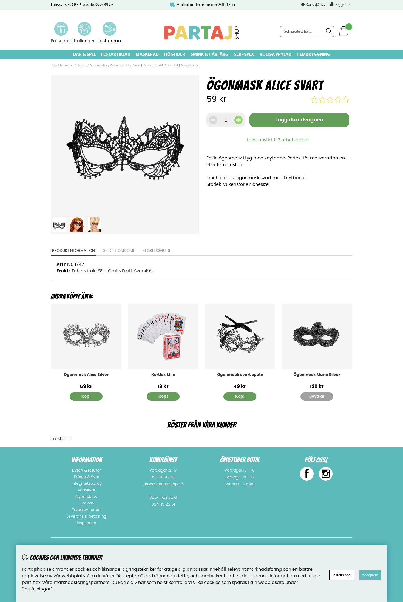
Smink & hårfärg (209, 54)
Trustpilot (61, 438)
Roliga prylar (275, 54)
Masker (82, 65)
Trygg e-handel (86, 510)
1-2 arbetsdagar (291, 140)
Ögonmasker (98, 65)
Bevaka (317, 396)
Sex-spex (244, 54)
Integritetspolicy (87, 484)
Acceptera (370, 575)
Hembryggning (313, 54)
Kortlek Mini (163, 375)
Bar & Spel (84, 54)
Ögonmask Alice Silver (86, 375)
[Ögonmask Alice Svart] (125, 210)
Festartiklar (115, 54)
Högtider (174, 54)
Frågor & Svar (86, 477)
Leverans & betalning (86, 516)
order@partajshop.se (163, 484)
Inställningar (341, 575)
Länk (61, 25)
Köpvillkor (86, 490)
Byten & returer (86, 470)
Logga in (342, 4)
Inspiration (86, 523)
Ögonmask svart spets (240, 375)
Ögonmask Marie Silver (317, 375)
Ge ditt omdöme (119, 251)
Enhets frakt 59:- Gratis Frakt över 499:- (114, 271)
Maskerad (147, 54)
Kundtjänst (315, 5)
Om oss (87, 503)
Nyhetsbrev (86, 497)
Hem (54, 65)
